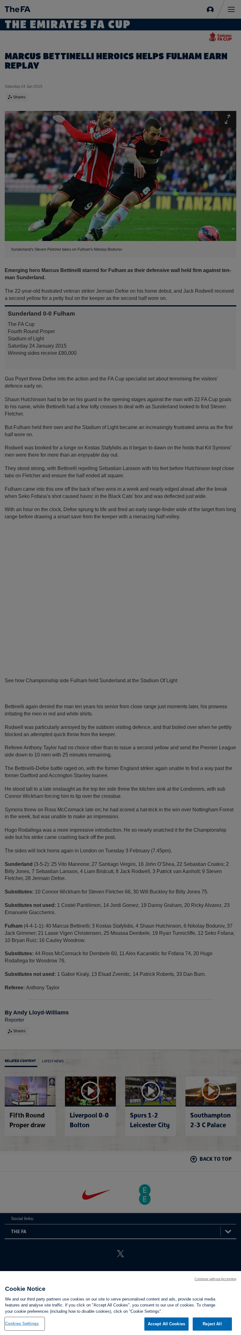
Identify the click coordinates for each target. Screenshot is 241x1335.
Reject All (212, 1324)
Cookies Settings (22, 1323)
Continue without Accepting (215, 1279)
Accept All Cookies (166, 1324)
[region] (120, 1303)
